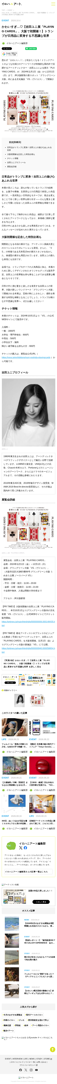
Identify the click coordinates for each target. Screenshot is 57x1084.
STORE (48, 1059)
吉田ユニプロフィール (16, 162)
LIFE (26, 1059)
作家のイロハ (9, 1020)
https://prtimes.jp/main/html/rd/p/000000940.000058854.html (28, 650)
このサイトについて (16, 1062)
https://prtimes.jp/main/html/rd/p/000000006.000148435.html (28, 624)
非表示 (17, 142)
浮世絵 (18, 1025)
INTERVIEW (17, 1059)
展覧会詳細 (11, 166)
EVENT (10, 10)
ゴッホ (21, 1020)
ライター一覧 (30, 1062)
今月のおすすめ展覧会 (13, 1015)
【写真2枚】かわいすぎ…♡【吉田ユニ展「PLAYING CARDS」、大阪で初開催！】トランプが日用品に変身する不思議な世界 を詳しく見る (27, 663)
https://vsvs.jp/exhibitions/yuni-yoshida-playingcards (26, 357)
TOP (3, 10)
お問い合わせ (41, 1062)
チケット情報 (12, 158)
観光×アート (9, 1031)
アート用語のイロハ (40, 1025)
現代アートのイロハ (34, 1015)
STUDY (39, 1059)
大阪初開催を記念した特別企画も (21, 154)
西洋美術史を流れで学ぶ (38, 1020)
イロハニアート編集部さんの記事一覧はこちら (26, 872)
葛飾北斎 (7, 1025)
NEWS (32, 1059)
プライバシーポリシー (28, 1065)
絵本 (26, 1025)
